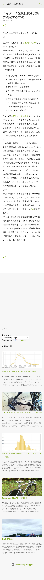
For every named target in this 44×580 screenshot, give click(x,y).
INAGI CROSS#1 (8, 539)
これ (32, 209)
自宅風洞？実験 (29, 42)
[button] (4, 25)
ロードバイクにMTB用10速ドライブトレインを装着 (22, 413)
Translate (21, 340)
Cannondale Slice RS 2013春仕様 (15, 498)
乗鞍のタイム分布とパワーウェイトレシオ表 (19, 372)
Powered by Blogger (23, 565)
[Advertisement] (22, 298)
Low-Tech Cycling (15, 4)
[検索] (40, 4)
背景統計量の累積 (20, 116)
